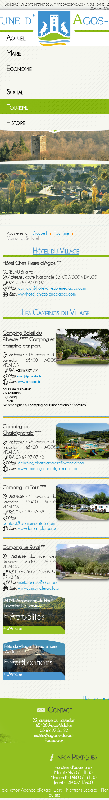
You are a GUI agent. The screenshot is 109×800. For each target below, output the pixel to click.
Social (15, 92)
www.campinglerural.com (39, 588)
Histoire (16, 123)
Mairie (14, 53)
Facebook (54, 740)
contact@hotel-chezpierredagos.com (52, 288)
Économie (19, 69)
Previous (4, 177)
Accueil (16, 38)
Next (105, 177)
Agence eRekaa (36, 790)
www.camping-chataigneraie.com (47, 468)
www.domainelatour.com (39, 528)
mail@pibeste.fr (29, 376)
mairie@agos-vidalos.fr (54, 735)
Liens (58, 790)
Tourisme (17, 107)
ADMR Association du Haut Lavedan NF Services (28, 603)
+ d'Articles (12, 628)
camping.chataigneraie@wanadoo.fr (51, 463)
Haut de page (96, 698)
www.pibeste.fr (29, 382)
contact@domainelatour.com (29, 523)
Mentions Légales (82, 790)
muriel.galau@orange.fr (38, 582)
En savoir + (14, 615)
